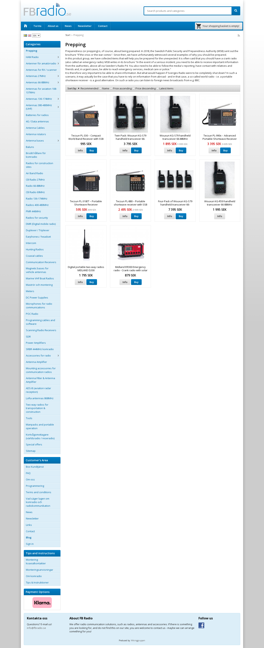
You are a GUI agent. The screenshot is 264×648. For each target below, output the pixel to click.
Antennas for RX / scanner (41, 70)
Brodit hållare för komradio (36, 155)
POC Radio (32, 313)
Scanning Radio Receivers (41, 330)
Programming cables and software (40, 322)
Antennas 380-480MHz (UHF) (39, 107)
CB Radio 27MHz (35, 179)
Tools (29, 418)
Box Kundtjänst (35, 466)
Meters (30, 291)
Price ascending (122, 88)
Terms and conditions (38, 492)
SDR (28, 336)
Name (105, 88)
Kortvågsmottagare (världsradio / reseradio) (40, 436)
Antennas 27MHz (36, 76)
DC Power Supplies (37, 297)
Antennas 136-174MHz (39, 99)
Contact (102, 26)
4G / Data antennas (37, 121)
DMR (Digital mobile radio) (41, 224)
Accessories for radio (38, 355)
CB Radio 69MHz (35, 192)
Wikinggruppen (138, 640)
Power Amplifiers (36, 342)
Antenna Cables (35, 128)
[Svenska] (26, 35)
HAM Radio (32, 57)
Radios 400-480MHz (37, 205)
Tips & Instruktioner (37, 582)
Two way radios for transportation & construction (37, 408)
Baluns (30, 147)
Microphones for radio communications (39, 305)
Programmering (35, 486)
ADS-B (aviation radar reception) (38, 390)
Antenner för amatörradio (41, 63)
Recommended (89, 88)
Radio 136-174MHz (36, 198)
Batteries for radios (37, 115)
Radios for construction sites (39, 165)
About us (53, 26)
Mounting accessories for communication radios (41, 370)
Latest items (166, 88)
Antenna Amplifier (36, 362)
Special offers (34, 444)
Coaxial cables (34, 255)
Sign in (30, 544)
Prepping (31, 50)
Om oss (30, 479)
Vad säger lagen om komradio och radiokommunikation (38, 502)
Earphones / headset (38, 236)
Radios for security (37, 217)
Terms (37, 26)
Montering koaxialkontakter (36, 561)
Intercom (31, 243)
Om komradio (34, 576)
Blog (29, 537)
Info (80, 150)
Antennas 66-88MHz (37, 82)
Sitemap (31, 451)
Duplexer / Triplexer (37, 230)
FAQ (28, 473)
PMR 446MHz (33, 211)
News (68, 26)
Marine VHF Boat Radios (40, 278)
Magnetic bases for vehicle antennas (37, 270)
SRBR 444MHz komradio (40, 349)
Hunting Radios (35, 249)
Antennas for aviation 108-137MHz (41, 90)
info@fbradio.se (36, 628)
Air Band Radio (34, 173)
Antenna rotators (36, 134)
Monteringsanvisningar (39, 569)
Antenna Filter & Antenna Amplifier (40, 380)
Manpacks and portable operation (40, 426)
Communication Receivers (41, 262)
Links (29, 525)
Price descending (145, 88)
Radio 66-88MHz (35, 186)
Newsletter (85, 26)
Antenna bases (35, 140)
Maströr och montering (39, 284)
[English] (30, 35)
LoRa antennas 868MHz (40, 398)
